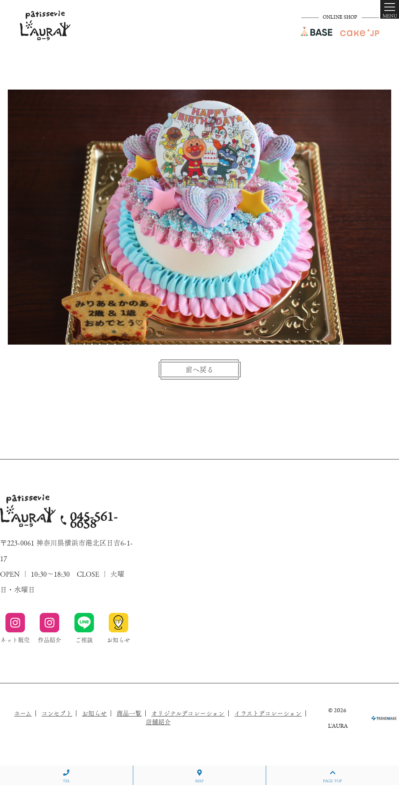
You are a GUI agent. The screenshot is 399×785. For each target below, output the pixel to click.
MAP (199, 781)
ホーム (23, 713)
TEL (66, 781)
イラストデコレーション (268, 713)
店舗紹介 (158, 722)
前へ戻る (199, 369)
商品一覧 (129, 713)
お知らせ (94, 713)
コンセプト (56, 713)
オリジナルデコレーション (187, 713)
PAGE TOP (332, 781)
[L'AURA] (45, 25)
